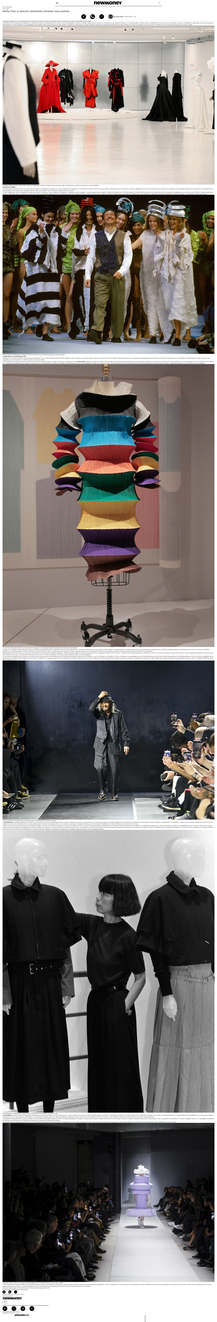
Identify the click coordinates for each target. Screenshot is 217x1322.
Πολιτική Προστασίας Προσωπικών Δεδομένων (23, 1305)
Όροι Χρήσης (6, 1305)
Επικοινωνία (45, 1305)
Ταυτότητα (39, 1305)
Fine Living (6, 9)
